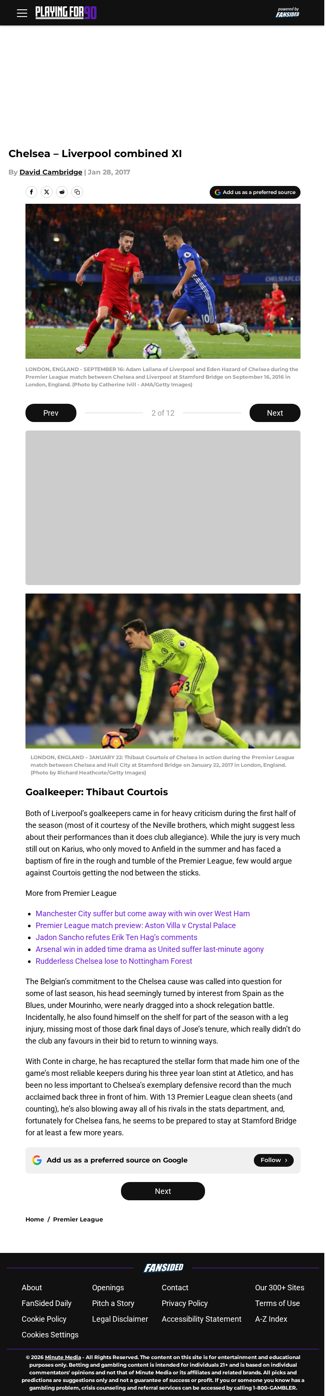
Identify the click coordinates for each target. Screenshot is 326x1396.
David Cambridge (51, 172)
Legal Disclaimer (120, 1318)
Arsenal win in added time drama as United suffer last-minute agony (150, 949)
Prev (51, 412)
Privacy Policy (185, 1303)
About (32, 1287)
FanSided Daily (47, 1303)
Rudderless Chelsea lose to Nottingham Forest (114, 961)
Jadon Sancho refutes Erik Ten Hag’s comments (116, 937)
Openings (108, 1287)
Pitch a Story (113, 1303)
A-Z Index (271, 1318)
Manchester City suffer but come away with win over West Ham (143, 913)
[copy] (77, 192)
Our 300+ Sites (279, 1287)
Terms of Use (277, 1303)
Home (34, 1219)
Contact (175, 1287)
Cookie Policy (44, 1318)
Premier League (78, 1219)
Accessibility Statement (202, 1318)
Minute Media (63, 1357)
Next (275, 412)
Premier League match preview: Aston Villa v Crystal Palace (136, 925)
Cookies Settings (50, 1334)
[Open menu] (22, 13)
